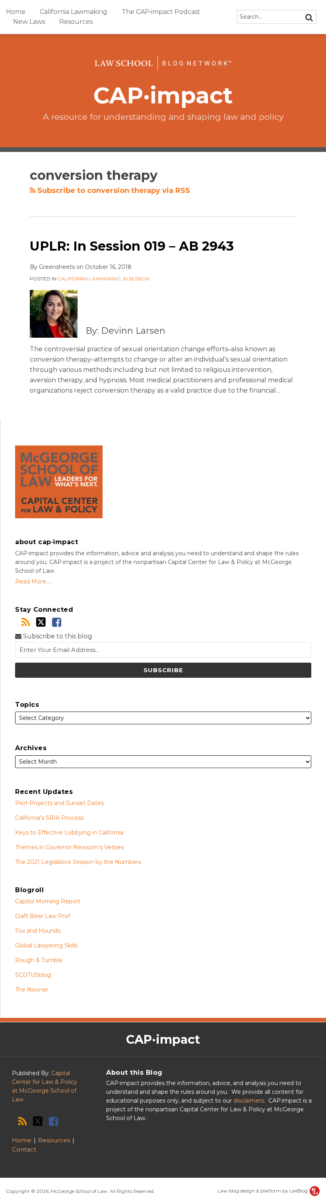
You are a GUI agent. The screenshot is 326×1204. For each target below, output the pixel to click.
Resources (76, 21)
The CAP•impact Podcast (161, 12)
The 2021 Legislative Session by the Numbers (78, 862)
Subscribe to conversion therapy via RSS (112, 190)
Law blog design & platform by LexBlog (263, 1191)
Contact (24, 1149)
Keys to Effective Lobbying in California (69, 832)
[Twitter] (41, 622)
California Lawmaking (73, 12)
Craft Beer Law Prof (42, 916)
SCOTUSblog (33, 974)
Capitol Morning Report (47, 901)
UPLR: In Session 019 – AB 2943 (132, 246)
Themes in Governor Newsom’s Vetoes (69, 847)
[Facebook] (56, 622)
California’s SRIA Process (49, 817)
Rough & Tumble (38, 960)
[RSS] (25, 622)
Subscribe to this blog (56, 636)
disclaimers (248, 1100)
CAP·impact (163, 95)
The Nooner (31, 989)
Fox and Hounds (37, 930)
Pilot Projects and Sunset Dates (59, 803)
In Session (136, 279)
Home (15, 12)
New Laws (29, 21)
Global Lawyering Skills (46, 945)
